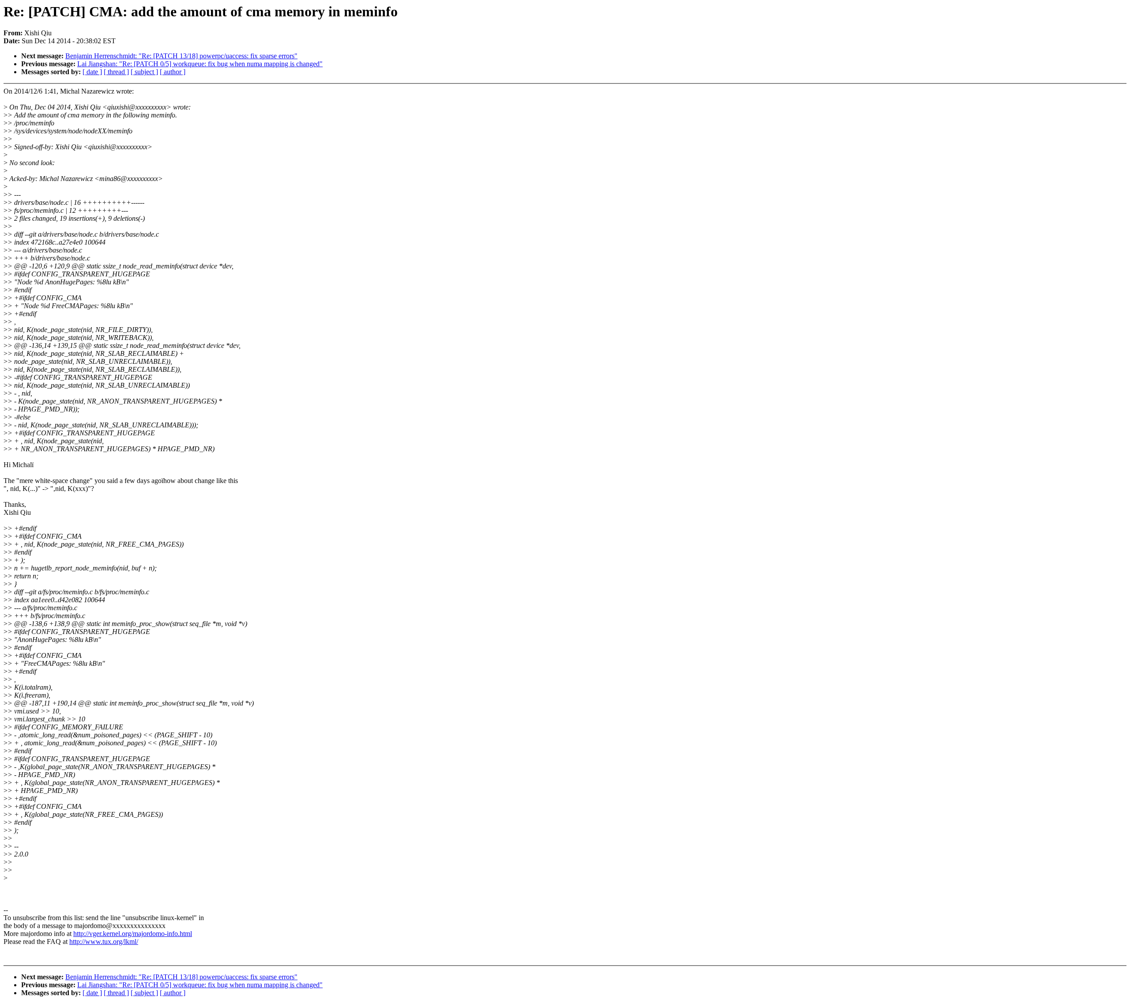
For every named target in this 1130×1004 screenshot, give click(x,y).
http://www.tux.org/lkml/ (103, 941)
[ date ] (92, 71)
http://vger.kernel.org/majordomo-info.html (132, 933)
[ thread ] (116, 71)
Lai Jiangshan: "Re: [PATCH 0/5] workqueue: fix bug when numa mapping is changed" (200, 64)
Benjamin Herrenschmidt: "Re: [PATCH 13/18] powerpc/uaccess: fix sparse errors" (181, 56)
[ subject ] (144, 71)
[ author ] (172, 71)
